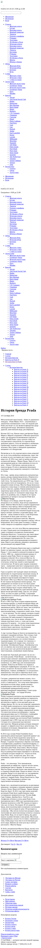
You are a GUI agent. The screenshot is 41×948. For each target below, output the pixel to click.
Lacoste (12, 137)
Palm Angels (14, 147)
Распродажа (9, 166)
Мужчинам (9, 19)
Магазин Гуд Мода (21, 840)
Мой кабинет (10, 901)
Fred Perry (13, 123)
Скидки (8, 888)
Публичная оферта (12, 911)
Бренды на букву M (21, 387)
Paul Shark (13, 149)
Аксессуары (9, 82)
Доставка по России (12, 880)
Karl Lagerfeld (15, 133)
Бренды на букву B (21, 371)
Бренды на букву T (21, 397)
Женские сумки (15, 76)
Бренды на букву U (21, 399)
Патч (11, 91)
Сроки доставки (11, 882)
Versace (12, 163)
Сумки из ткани (16, 80)
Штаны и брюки (16, 62)
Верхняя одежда (16, 30)
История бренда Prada (13, 362)
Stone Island (14, 153)
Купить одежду (11, 924)
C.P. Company (15, 113)
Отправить (5, 864)
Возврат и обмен (11, 884)
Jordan (12, 131)
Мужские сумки (16, 78)
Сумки (7, 74)
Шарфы (12, 93)
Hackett (12, 129)
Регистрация (10, 899)
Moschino (13, 141)
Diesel (12, 119)
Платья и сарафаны (17, 36)
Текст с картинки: (7, 860)
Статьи (7, 356)
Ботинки (13, 70)
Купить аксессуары (12, 930)
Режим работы (10, 886)
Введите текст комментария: (11, 853)
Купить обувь (10, 926)
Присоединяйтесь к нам (10, 934)
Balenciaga (13, 103)
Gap (11, 127)
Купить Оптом (10, 918)
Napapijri (13, 143)
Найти (3, 348)
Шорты (12, 60)
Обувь (7, 64)
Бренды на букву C (21, 373)
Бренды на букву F (21, 379)
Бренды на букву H (21, 383)
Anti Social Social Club (18, 99)
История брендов (11, 358)
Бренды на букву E (21, 377)
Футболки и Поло (16, 42)
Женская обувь (15, 66)
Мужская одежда (16, 44)
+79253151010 (6, 938)
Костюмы (13, 52)
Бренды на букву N (21, 389)
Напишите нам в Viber (9, 936)
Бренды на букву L (21, 385)
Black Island (14, 107)
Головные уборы (16, 85)
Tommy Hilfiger (15, 161)
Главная (8, 354)
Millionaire (13, 139)
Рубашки (13, 38)
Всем (7, 21)
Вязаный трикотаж (17, 32)
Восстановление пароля (14, 905)
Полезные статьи (11, 920)
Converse (13, 117)
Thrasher (13, 159)
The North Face (15, 157)
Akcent (12, 97)
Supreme (13, 155)
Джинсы (13, 34)
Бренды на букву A (21, 369)
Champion (13, 115)
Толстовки (13, 40)
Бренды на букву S (21, 395)
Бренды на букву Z (21, 405)
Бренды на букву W (21, 403)
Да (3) (13, 844)
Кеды (12, 72)
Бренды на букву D (21, 375)
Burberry (13, 111)
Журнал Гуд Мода (7, 840)
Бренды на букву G (21, 381)
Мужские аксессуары (17, 87)
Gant (11, 125)
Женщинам (9, 17)
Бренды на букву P (12, 360)
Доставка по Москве (13, 878)
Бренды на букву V (21, 401)
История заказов (11, 907)
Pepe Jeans (13, 151)
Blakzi (12, 109)
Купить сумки (10, 928)
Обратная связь (11, 903)
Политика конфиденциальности (17, 909)
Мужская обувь (15, 68)
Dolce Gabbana (15, 121)
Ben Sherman (14, 105)
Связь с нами (10, 892)
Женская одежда (16, 26)
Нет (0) (19, 844)
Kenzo (12, 135)
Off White (13, 145)
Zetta (11, 165)
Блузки (12, 28)
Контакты (9, 890)
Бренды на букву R (21, 393)
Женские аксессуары (17, 84)
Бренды (8, 95)
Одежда (8, 24)
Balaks (12, 101)
